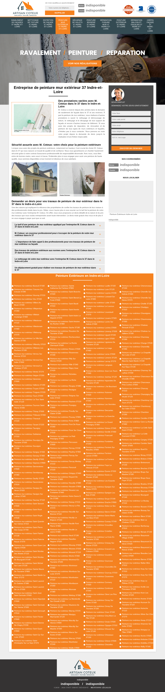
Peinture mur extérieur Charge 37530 (137, 343)
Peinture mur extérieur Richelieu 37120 (63, 375)
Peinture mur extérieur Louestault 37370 (99, 313)
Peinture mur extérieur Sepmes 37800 (29, 463)
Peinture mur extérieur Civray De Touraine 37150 (99, 607)
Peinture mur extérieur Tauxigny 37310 (27, 429)
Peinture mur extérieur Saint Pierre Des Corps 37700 (28, 528)
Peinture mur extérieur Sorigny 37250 (29, 452)
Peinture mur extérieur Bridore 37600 (137, 459)
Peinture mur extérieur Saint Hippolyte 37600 (29, 600)
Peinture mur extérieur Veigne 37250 (29, 375)
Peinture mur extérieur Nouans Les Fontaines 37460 (64, 491)
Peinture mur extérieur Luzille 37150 (101, 286)
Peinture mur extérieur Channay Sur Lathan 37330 (136, 371)
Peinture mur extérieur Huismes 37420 (99, 393)
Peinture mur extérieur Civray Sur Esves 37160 (99, 601)
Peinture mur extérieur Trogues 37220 (29, 392)
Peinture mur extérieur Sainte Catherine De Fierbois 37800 (62, 287)
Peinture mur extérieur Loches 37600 (101, 328)
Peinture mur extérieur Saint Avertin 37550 (64, 310)
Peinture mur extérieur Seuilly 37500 (29, 459)
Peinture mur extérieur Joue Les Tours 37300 (101, 372)
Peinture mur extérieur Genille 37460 (101, 432)
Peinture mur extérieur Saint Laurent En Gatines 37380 (29, 582)
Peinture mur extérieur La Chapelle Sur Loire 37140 (136, 354)
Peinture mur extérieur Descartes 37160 (99, 411)
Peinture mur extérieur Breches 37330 (137, 468)
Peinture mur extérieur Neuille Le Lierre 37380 (63, 531)
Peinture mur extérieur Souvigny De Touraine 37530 (28, 441)
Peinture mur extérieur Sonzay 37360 (29, 456)
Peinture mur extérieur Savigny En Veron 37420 (28, 489)
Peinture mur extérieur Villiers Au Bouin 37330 (27, 304)
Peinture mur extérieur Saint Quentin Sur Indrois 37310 (29, 522)
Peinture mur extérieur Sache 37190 (65, 327)
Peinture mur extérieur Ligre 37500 (100, 339)
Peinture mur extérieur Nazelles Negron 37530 (63, 540)
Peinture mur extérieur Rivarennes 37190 (64, 354)
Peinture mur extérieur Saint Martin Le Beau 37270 (29, 576)
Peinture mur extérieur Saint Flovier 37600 (28, 618)
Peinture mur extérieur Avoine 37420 (137, 599)
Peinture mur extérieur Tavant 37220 (29, 425)
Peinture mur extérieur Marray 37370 (65, 611)
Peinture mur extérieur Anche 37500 (136, 636)
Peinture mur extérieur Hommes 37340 (99, 399)
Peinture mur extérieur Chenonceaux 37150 (137, 287)
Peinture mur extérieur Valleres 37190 (29, 385)
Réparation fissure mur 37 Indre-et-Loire (106, 24)
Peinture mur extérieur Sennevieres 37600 (28, 467)
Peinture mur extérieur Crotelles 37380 (99, 532)
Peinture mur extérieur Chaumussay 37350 (136, 320)
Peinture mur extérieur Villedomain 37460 (28, 327)
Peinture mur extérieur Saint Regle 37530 (28, 517)
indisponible (95, 5)
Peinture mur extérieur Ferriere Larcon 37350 (98, 454)
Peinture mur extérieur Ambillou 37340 (137, 643)
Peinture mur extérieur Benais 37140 (137, 532)
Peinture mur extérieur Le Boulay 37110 (135, 502)
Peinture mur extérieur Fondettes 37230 (99, 442)
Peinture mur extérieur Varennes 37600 (27, 380)
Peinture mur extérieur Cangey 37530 (137, 440)
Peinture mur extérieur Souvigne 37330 (27, 447)
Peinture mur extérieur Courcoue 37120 (99, 562)
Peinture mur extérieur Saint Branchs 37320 (65, 293)
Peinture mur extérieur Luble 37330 (100, 303)
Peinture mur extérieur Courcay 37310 (101, 573)
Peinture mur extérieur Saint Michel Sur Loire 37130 (28, 564)
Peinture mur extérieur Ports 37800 (64, 421)
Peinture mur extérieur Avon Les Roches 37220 (135, 594)
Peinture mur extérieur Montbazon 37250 (64, 584)
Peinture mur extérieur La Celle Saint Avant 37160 (137, 429)
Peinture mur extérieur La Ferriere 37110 (100, 460)
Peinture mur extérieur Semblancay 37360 (28, 473)
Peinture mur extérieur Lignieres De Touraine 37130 (100, 343)
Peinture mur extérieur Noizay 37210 (65, 502)
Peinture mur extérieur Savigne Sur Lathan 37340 (28, 495)
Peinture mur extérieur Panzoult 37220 (63, 468)
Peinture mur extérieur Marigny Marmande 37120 (63, 615)
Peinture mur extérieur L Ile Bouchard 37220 (101, 387)
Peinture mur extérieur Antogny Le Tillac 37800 (136, 631)
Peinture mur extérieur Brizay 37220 (136, 455)
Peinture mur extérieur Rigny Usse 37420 (64, 369)
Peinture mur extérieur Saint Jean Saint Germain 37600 (28, 594)
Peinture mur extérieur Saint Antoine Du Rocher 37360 (65, 322)
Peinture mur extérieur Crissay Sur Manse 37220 (100, 544)
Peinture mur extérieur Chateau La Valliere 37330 (136, 332)
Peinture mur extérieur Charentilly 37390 (135, 348)
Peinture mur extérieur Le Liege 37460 (99, 349)
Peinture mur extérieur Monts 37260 (65, 556)
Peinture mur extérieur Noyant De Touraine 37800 (64, 478)
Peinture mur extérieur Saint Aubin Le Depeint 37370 (65, 317)
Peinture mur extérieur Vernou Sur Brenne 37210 (28, 355)
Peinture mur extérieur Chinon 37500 (101, 641)
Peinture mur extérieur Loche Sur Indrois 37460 (99, 323)
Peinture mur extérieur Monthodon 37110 (64, 578)
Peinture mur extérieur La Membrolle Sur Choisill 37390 (65, 600)
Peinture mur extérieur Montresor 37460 (63, 566)
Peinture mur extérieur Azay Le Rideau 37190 (134, 582)
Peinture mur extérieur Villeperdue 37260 (28, 309)
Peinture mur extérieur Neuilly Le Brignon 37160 (63, 519)
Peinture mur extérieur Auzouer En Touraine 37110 (136, 603)
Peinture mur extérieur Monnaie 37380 (63, 590)
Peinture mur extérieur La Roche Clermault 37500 (63, 344)
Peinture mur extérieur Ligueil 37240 (101, 335)
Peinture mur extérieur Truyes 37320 (29, 388)
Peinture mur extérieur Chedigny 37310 (135, 308)
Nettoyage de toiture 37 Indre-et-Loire (33, 23)
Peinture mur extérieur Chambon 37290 (135, 413)
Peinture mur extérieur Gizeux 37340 (101, 428)
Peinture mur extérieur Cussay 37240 (101, 521)
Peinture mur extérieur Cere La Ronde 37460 (137, 423)
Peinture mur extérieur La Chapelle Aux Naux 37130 (136, 365)
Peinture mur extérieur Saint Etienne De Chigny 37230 (29, 624)
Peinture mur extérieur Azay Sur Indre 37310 (137, 570)
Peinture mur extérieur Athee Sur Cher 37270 (137, 615)
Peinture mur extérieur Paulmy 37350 (65, 452)
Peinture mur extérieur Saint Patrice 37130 (28, 534)
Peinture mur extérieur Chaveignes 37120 (136, 314)
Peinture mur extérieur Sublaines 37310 (27, 435)
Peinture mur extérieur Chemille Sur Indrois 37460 (136, 293)
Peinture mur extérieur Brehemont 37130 (136, 463)
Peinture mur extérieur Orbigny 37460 (65, 473)
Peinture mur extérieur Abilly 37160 (136, 647)
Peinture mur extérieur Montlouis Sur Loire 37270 (65, 572)
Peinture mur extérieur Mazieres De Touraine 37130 (64, 606)
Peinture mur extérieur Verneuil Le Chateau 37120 (28, 367)
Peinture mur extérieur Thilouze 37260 (30, 415)
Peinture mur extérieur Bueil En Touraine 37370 (134, 450)
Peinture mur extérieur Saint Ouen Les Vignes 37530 (30, 546)
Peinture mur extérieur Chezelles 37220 (99, 645)
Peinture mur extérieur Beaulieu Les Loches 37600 (136, 554)
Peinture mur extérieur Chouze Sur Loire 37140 (100, 630)
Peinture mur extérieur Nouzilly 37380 (65, 483)
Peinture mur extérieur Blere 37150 (136, 516)
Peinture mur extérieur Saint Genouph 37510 (29, 612)
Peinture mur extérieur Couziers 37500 (99, 556)
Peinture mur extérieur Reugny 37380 (65, 386)
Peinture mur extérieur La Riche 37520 (63, 381)
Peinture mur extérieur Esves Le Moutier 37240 (99, 476)
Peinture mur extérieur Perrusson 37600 (63, 443)
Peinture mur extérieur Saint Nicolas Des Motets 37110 (29, 552)
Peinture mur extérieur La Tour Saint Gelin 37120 (29, 400)
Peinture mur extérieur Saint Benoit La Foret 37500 (65, 299)
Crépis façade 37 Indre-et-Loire (150, 25)
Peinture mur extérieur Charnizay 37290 (135, 338)
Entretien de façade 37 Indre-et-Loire (48, 23)
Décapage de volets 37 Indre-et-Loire (77, 23)
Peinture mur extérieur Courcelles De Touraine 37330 (101, 568)
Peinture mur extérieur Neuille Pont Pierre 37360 (64, 524)
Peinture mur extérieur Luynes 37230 (101, 293)
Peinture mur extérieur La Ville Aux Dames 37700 (28, 339)
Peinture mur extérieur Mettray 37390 (65, 595)
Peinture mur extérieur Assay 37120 (136, 620)
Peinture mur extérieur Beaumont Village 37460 (135, 536)
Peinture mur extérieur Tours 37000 (28, 396)
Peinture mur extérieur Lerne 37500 (100, 354)
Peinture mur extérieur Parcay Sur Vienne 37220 (64, 456)
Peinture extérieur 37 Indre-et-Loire (121, 23)
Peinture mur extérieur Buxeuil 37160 (29, 286)
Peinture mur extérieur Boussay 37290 (137, 488)
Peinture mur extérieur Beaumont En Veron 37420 (137, 542)
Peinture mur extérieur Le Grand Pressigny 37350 (99, 423)
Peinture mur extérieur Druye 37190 (100, 499)
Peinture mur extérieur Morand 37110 (65, 552)
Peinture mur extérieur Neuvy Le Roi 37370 (65, 507)
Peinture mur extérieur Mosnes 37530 (65, 549)
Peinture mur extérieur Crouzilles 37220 (99, 526)
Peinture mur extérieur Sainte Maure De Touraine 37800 (29, 570)
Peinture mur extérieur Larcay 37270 (101, 361)
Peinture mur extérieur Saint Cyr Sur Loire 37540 (29, 636)
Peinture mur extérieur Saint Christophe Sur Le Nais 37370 (26, 642)
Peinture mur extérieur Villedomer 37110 (28, 321)
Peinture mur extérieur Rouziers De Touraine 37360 (64, 332)
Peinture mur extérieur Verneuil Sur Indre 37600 (28, 361)
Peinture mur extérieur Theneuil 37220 (27, 420)
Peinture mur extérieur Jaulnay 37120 (101, 377)
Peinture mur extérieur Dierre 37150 (101, 512)
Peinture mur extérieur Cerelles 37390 (137, 418)
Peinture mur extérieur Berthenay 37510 (135, 527)
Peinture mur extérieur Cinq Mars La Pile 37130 (101, 617)
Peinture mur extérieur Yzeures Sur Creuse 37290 (28, 290)
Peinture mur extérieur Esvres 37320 (101, 471)
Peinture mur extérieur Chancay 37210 (135, 389)
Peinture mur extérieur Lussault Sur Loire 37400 (100, 298)
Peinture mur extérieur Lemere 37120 (101, 358)
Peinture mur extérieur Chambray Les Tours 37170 (137, 401)
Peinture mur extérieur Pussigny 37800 (63, 406)
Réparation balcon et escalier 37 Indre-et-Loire (136, 24)
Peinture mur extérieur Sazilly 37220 (29, 478)
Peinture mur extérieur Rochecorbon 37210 (65, 338)
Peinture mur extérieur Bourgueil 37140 (135, 496)
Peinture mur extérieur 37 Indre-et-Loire (63, 24)
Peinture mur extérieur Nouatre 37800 (65, 486)
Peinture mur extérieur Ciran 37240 (100, 612)
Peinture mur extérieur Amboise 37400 (137, 639)
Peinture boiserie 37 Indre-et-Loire (91, 23)
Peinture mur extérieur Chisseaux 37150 (99, 636)
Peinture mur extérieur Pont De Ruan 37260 (65, 425)
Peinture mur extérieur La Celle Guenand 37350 (134, 435)
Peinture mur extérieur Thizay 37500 (29, 411)
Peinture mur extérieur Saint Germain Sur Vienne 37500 (29, 606)
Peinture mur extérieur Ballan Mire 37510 (136, 564)
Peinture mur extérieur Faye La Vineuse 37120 (99, 466)
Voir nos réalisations (82, 63)
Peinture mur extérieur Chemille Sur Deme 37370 (136, 299)
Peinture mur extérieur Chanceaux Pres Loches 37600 (136, 383)
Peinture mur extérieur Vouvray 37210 (29, 295)
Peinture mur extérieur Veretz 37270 (29, 372)
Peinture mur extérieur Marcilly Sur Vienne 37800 (64, 621)
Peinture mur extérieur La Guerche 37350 (100, 417)
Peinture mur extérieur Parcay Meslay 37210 (65, 462)
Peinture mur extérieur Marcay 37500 (65, 638)
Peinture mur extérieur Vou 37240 (28, 299)
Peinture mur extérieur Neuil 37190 (64, 535)
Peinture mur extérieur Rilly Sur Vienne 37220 (63, 360)
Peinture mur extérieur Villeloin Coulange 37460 (26, 316)
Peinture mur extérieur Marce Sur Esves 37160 (63, 633)
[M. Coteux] (25, 8)
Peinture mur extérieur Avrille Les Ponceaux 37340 (135, 588)
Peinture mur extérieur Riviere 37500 (65, 349)
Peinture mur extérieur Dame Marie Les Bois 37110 (100, 517)
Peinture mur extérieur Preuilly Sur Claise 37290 (64, 412)
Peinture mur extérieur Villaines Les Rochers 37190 (28, 349)
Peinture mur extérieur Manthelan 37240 (64, 643)
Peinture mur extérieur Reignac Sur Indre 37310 (64, 397)
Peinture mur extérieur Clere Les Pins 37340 (101, 595)
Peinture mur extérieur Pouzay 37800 (65, 417)
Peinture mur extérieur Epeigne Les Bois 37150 (100, 494)
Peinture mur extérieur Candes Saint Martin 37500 (137, 444)
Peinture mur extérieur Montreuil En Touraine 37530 (64, 561)
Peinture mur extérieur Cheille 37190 (137, 304)
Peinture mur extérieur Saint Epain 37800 (28, 630)
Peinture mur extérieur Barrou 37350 (137, 559)
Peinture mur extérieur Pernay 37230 (65, 448)
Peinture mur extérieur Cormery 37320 (99, 583)
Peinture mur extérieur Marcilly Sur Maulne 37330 (64, 627)
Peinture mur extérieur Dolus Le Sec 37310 (101, 507)
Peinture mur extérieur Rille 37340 (64, 364)
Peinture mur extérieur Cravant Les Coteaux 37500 (100, 550)
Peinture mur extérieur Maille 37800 (64, 648)
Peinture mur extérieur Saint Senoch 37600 (29, 505)
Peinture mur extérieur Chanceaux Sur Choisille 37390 (137, 377)
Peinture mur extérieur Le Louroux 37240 (100, 307)
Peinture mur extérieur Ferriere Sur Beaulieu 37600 (100, 448)
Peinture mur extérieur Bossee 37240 (137, 507)
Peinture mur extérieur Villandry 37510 (30, 344)
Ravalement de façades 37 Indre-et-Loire (17, 23)
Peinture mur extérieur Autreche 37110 (135, 609)
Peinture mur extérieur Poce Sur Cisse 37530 (65, 431)
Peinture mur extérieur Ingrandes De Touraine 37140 (101, 382)
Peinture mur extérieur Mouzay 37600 (65, 545)
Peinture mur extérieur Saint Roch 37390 (28, 510)
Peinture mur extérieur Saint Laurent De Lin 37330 (29, 588)
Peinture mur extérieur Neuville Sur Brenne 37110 (64, 513)
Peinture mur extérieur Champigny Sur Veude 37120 (137, 395)
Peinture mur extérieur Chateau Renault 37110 (135, 326)
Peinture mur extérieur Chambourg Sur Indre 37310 (136, 407)
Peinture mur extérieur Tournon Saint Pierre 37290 (29, 406)
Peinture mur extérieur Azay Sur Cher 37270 (137, 576)
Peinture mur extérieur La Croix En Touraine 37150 (100, 538)
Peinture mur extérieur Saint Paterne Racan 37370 (29, 540)
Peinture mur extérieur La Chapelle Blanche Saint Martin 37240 (136, 360)
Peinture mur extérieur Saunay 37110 (29, 500)
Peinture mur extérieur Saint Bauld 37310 (64, 305)
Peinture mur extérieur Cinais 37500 (101, 622)
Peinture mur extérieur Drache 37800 (101, 502)
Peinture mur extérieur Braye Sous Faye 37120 (136, 479)
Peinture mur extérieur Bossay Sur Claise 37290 (136, 511)
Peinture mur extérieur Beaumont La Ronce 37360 (137, 548)
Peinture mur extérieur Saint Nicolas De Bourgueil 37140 (29, 558)
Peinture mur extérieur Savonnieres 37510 (28, 483)
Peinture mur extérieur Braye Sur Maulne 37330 (135, 473)
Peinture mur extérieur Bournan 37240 (137, 491)
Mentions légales (101, 688)
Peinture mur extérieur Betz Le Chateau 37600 (134, 521)
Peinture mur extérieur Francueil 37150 (99, 436)
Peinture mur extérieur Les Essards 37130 (100, 482)
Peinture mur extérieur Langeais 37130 (99, 366)
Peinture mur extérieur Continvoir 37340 (99, 589)
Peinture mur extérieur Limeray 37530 (101, 331)
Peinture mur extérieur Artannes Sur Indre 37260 (136, 625)
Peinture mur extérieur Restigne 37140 (63, 391)
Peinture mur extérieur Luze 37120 (100, 289)
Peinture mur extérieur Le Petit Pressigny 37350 (62, 437)
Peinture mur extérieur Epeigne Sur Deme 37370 (100, 488)
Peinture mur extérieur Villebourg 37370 (27, 333)
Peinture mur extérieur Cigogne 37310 (101, 625)
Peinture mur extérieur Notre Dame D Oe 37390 (65, 497)
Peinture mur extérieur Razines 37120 (65, 401)
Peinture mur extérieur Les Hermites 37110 (101, 405)
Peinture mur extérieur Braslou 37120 (137, 484)
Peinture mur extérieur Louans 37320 (101, 318)
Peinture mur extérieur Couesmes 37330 (100, 577)
